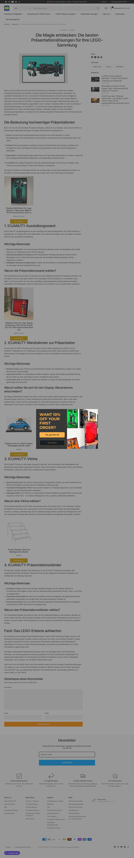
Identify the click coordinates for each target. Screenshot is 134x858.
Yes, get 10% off (52, 435)
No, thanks (52, 443)
